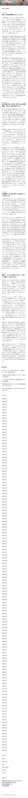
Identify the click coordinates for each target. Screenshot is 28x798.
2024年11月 (4, 457)
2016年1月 (4, 750)
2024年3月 (4, 479)
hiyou (3, 764)
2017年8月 (4, 700)
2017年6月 (4, 705)
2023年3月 (4, 513)
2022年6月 (4, 538)
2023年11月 (4, 490)
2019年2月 (4, 649)
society (3, 772)
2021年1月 (4, 585)
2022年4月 (4, 543)
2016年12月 (4, 722)
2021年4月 (4, 577)
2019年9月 (4, 630)
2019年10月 (4, 627)
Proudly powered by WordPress (9, 794)
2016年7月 (4, 736)
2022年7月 (4, 535)
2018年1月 (4, 686)
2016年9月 (4, 730)
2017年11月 (4, 691)
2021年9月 (4, 563)
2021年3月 (4, 580)
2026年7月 (4, 401)
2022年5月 (4, 541)
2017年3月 (4, 714)
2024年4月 (4, 476)
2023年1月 (4, 518)
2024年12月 (4, 454)
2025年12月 (4, 421)
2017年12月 (4, 688)
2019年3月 (4, 647)
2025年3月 (4, 446)
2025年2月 (4, 448)
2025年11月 (4, 423)
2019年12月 (4, 621)
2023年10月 (4, 493)
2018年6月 (4, 672)
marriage (4, 769)
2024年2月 (4, 482)
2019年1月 (4, 652)
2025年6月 (4, 437)
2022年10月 (4, 527)
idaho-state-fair (5, 767)
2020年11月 (4, 591)
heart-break (4, 761)
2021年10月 (4, 560)
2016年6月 (4, 739)
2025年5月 (4, 440)
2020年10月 (4, 594)
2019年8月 (4, 633)
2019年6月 (4, 638)
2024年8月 (4, 465)
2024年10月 (4, 460)
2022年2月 (4, 549)
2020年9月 (4, 596)
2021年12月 (4, 555)
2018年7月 (4, 669)
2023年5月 (4, 507)
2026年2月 (4, 415)
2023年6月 (4, 504)
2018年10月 (4, 661)
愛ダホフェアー (8, 2)
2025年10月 (4, 426)
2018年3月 (4, 680)
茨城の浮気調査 (5, 785)
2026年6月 (4, 404)
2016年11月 (4, 725)
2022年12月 (4, 521)
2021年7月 (4, 568)
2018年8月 (4, 666)
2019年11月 (4, 624)
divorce (3, 758)
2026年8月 (4, 398)
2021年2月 (4, 582)
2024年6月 (4, 471)
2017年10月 (4, 694)
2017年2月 (4, 716)
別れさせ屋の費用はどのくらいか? (12, 14)
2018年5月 (4, 675)
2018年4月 (4, 677)
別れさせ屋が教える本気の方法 (9, 782)
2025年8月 (4, 432)
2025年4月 (4, 443)
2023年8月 (4, 499)
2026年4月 (4, 409)
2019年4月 (4, 644)
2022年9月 (4, 529)
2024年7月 (4, 468)
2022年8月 (4, 532)
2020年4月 (4, 610)
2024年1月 (4, 485)
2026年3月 (4, 412)
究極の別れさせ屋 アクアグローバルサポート (12, 780)
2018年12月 (4, 655)
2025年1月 (4, 451)
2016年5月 (4, 742)
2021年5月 (4, 574)
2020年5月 (4, 608)
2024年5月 (4, 474)
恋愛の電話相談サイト (7, 784)
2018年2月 (4, 683)
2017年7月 (4, 702)
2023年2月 (4, 516)
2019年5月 (4, 641)
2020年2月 (4, 616)
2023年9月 (4, 496)
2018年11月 (4, 658)
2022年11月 (4, 524)
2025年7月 (4, 435)
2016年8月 (4, 733)
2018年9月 (4, 663)
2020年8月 (4, 599)
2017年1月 (4, 719)
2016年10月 (4, 728)
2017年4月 (4, 711)
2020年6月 (4, 605)
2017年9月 (4, 697)
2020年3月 (4, 613)
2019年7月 (4, 635)
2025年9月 (4, 429)
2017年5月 (4, 708)
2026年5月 (4, 407)
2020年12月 (4, 588)
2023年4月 (4, 510)
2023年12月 (4, 488)
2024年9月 (4, 462)
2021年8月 (4, 566)
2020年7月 (4, 602)
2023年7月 (4, 502)
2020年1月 (4, 619)
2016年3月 (4, 744)
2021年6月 (4, 571)
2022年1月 (4, 552)
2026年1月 (4, 418)
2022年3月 (4, 546)
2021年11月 (4, 557)
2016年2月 (4, 747)
